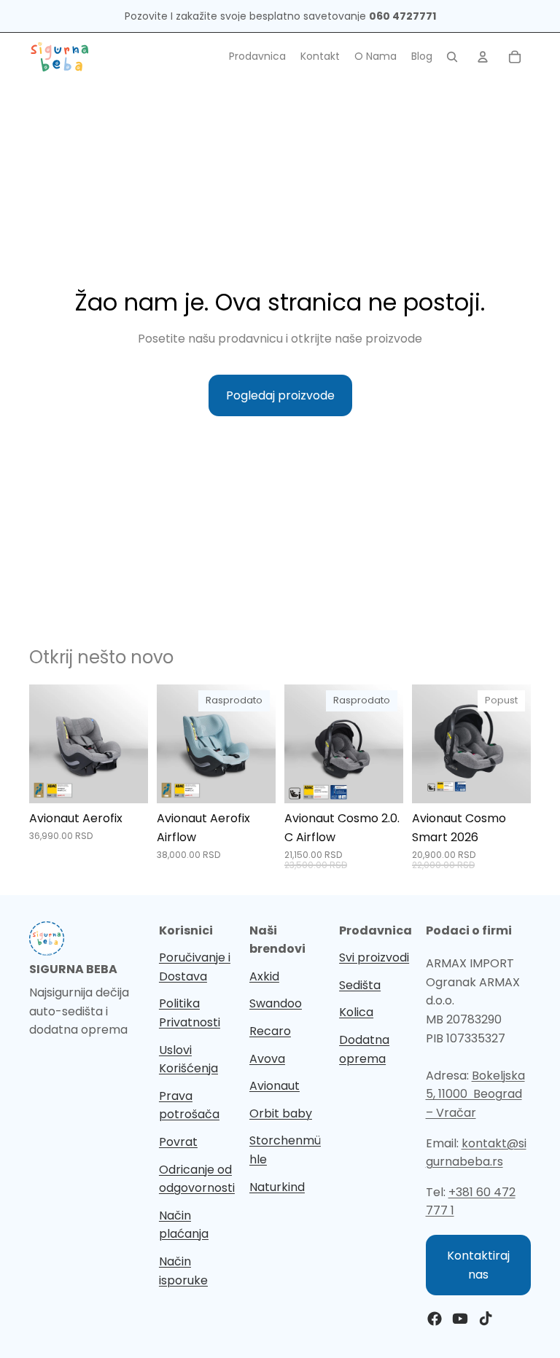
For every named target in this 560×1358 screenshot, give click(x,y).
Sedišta (360, 985)
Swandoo (275, 1003)
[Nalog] (483, 57)
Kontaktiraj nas (478, 1265)
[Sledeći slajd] (132, 744)
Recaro (270, 1031)
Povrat (178, 1141)
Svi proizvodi (374, 957)
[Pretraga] (452, 57)
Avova (267, 1058)
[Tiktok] (485, 1318)
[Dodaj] (508, 781)
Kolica (356, 1012)
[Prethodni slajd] (45, 744)
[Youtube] (460, 1318)
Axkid (264, 976)
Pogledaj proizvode (280, 395)
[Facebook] (434, 1318)
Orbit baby (280, 1113)
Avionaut (274, 1085)
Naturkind (277, 1187)
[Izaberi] (125, 781)
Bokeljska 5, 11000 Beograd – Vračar (475, 1094)
